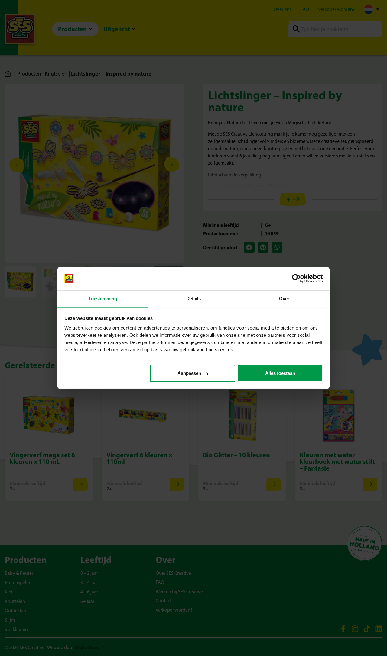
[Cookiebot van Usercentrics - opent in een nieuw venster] (296, 278)
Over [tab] (284, 298)
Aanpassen (189, 373)
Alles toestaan (280, 373)
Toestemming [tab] (102, 298)
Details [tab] (193, 298)
